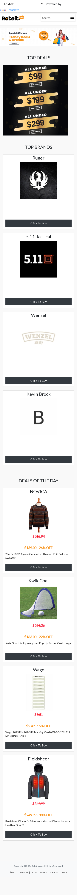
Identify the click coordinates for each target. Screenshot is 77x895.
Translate (13, 10)
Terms (34, 872)
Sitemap (54, 872)
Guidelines (23, 872)
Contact (64, 872)
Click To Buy (38, 223)
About (12, 872)
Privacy (43, 872)
